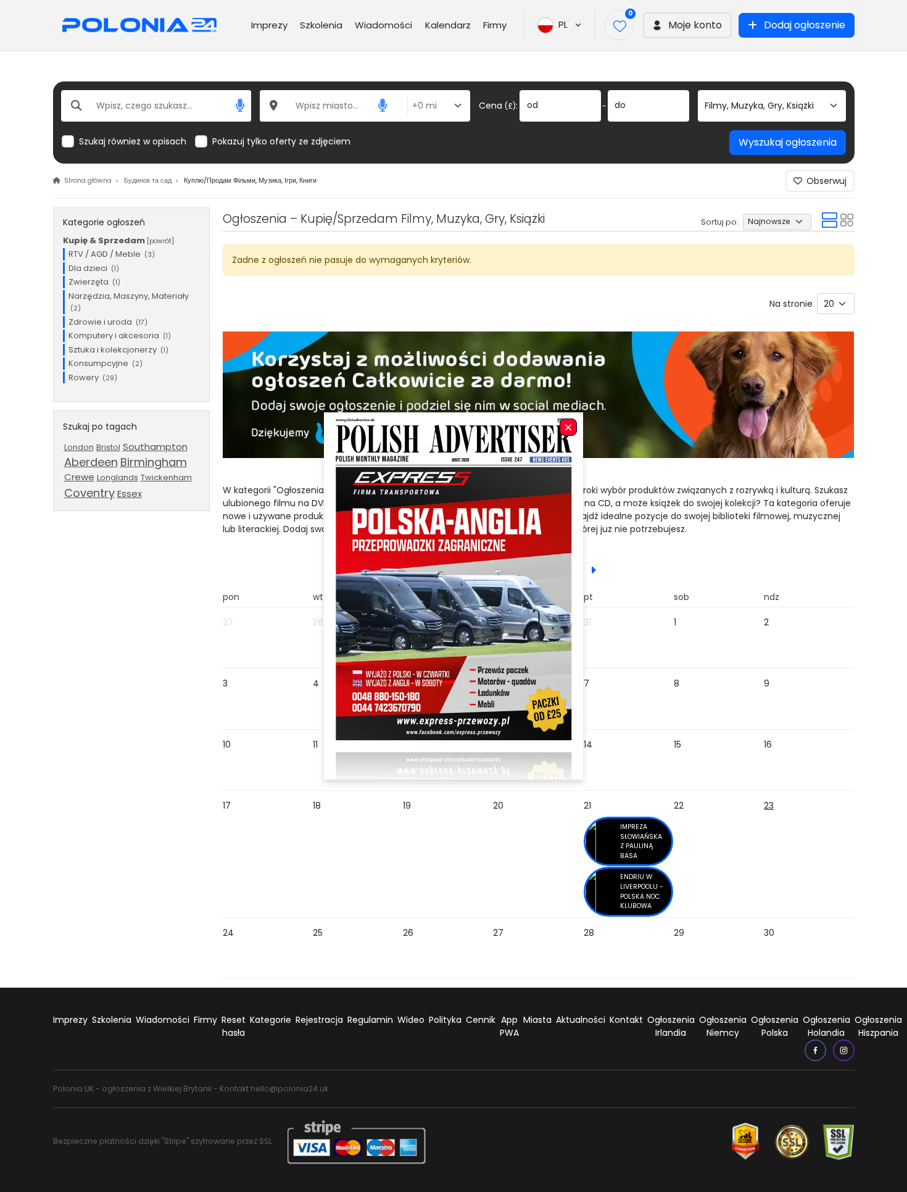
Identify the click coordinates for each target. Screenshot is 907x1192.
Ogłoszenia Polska (774, 1026)
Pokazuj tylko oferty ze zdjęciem (281, 141)
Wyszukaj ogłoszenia (788, 142)
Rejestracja (319, 1020)
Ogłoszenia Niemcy (723, 1026)
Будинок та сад (148, 180)
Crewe (79, 476)
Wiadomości (383, 25)
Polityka (445, 1020)
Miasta (537, 1020)
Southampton (155, 446)
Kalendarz (448, 25)
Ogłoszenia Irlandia (671, 1026)
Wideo (411, 1020)
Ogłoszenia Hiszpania (878, 1026)
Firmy (495, 25)
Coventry (89, 493)
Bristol (108, 447)
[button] (687, 25)
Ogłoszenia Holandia (826, 1026)
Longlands (117, 477)
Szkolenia (321, 25)
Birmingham (153, 462)
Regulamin (370, 1020)
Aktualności (580, 1020)
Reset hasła (234, 1026)
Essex (129, 493)
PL (565, 24)
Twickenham (166, 477)
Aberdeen (91, 462)
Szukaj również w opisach (132, 141)
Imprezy (269, 25)
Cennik (480, 1020)
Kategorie (270, 1020)
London (79, 447)
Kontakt (626, 1020)
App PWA (509, 1026)
